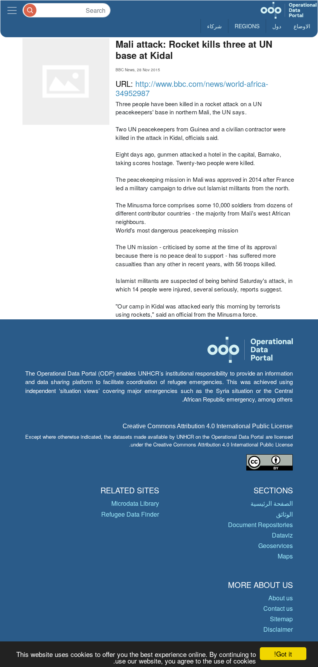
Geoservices (275, 545)
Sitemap (281, 618)
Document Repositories (260, 524)
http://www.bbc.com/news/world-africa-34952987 (192, 88)
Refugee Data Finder (130, 514)
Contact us (278, 608)
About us (280, 597)
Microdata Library (135, 503)
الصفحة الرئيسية (272, 503)
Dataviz (282, 535)
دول (276, 26)
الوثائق (284, 514)
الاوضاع (302, 26)
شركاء (214, 26)
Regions (247, 26)
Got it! (283, 653)
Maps (285, 556)
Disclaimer (278, 629)
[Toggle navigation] (12, 10)
